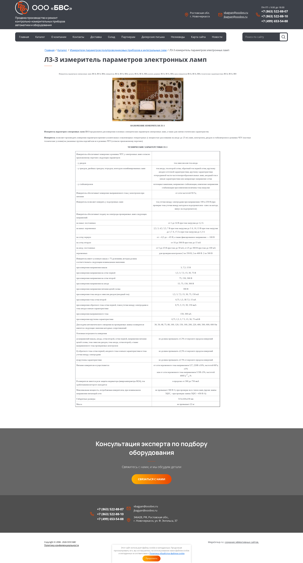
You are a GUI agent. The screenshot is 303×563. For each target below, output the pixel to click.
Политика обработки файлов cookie (166, 553)
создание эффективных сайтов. (242, 542)
